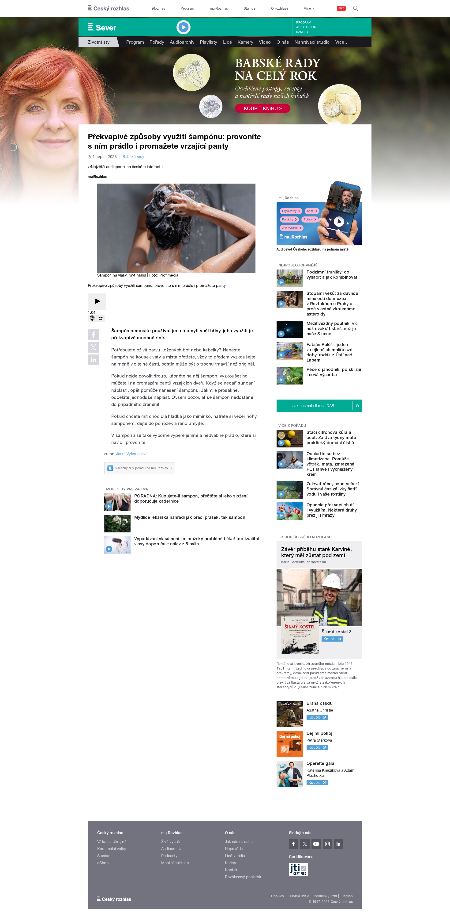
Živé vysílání (290, 228)
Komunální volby (111, 849)
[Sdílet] (100, 318)
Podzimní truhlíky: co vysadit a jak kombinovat (332, 274)
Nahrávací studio (312, 42)
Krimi (310, 211)
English (347, 896)
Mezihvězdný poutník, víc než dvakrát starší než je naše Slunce (332, 328)
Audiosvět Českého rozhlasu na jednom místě (313, 249)
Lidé (227, 42)
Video (265, 42)
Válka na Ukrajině (112, 841)
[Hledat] (355, 8)
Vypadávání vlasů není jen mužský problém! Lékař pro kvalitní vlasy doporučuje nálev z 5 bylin (196, 541)
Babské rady (133, 156)
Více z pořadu (292, 425)
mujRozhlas (219, 8)
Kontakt (232, 870)
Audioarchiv (306, 27)
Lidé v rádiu (235, 856)
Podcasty (169, 856)
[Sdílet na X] (93, 347)
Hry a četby (289, 211)
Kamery (302, 32)
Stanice (249, 8)
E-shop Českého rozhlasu (305, 537)
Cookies (277, 896)
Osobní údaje (299, 896)
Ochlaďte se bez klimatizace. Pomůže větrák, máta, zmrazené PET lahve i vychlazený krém (330, 464)
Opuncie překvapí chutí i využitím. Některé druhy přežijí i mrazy (332, 510)
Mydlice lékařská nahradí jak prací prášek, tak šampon (189, 517)
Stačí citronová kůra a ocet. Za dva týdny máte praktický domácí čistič (331, 437)
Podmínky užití (325, 896)
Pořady (157, 42)
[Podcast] (92, 318)
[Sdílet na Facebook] (93, 334)
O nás (283, 42)
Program (187, 8)
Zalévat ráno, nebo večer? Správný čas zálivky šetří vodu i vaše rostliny (333, 489)
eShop (103, 863)
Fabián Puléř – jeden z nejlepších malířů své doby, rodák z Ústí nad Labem (329, 352)
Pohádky (287, 219)
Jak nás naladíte (239, 841)
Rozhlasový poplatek (243, 877)
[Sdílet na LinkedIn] (93, 359)
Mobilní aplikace (175, 863)
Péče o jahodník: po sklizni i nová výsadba (334, 372)
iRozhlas (158, 8)
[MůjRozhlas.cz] (97, 177)
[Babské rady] (225, 85)
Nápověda (234, 849)
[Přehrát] (97, 301)
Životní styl (99, 42)
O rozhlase (279, 8)
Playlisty (208, 42)
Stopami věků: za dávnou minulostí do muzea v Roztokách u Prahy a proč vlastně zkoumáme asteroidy (332, 303)
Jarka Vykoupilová (131, 454)
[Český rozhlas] (108, 8)
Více (342, 42)
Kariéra (231, 863)
